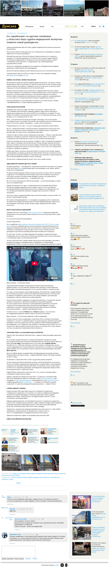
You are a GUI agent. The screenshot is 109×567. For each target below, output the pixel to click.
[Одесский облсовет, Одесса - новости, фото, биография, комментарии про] (6, 430)
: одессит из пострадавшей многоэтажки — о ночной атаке (87, 123)
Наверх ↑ (18, 483)
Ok (62, 565)
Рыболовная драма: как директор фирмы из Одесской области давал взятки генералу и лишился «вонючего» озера (73, 13)
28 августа (74, 37)
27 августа (74, 64)
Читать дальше (75, 323)
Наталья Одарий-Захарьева (22, 380)
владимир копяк (15, 534)
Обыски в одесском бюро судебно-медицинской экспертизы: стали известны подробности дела (31, 478)
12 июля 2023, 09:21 (28, 534)
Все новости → (75, 169)
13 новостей (31, 434)
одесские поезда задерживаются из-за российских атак (89, 47)
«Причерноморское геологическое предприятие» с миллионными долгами (87, 144)
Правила (28, 558)
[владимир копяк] (5, 538)
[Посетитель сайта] (7, 519)
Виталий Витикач (27, 382)
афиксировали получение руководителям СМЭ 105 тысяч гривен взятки (33, 225)
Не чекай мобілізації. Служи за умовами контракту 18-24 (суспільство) (98, 498)
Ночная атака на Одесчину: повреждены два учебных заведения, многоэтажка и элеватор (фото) (11, 13)
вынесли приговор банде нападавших (89, 108)
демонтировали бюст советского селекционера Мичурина (90, 85)
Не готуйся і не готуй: (81, 90)
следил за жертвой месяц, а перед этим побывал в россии (89, 164)
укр (82, 26)
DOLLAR (12, 509)
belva (9, 497)
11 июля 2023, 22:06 (22, 509)
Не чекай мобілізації (81, 40)
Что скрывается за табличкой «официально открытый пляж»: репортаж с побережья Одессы (93, 185)
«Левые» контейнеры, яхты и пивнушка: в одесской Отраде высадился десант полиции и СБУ (31, 13)
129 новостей (11, 442)
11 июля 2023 (10, 33)
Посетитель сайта (21, 519)
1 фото (34, 442)
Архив (42, 26)
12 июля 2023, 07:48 (34, 519)
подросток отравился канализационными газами (84, 70)
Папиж (20, 168)
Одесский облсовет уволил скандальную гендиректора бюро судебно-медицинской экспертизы (29, 467)
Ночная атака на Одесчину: (84, 128)
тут (54, 98)
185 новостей (11, 450)
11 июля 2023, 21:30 (18, 497)
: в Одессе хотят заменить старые (87, 100)
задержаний (13, 75)
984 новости (14, 432)
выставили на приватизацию (90, 142)
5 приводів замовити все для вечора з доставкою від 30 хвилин (89, 91)
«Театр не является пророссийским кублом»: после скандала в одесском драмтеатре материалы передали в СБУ (91, 196)
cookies (57, 565)
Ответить (10, 504)
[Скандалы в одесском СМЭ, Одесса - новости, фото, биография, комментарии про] (44, 443)
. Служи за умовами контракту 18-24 (87, 41)
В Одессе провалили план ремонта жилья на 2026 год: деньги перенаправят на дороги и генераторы (98, 531)
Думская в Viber (77, 403)
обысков (25, 75)
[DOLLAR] (5, 508)
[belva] (3, 497)
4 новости (30, 442)
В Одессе (78, 54)
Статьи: (74, 180)
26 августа (74, 138)
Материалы (29, 26)
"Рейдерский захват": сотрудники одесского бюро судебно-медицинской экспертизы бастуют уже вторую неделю (49, 466)
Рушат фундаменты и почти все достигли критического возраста (87, 99)
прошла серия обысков (35, 212)
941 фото (55, 442)
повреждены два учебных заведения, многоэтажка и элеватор (90, 129)
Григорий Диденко (47, 378)
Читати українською (22, 33)
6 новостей (50, 442)
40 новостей (50, 434)
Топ (52, 26)
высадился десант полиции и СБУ (90, 152)
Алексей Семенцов (53, 380)
